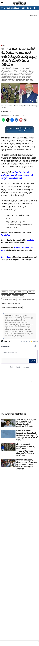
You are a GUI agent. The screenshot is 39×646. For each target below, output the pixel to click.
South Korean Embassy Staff (26, 300)
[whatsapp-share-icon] (3, 121)
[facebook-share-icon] (12, 121)
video (11, 292)
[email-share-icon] (21, 121)
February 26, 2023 (12, 227)
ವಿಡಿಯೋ (15, 296)
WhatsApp (5, 235)
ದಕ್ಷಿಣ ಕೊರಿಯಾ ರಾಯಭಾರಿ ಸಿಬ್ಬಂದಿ (12, 307)
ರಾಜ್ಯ (3, 8)
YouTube (30, 240)
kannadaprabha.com (10, 322)
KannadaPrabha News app (17, 249)
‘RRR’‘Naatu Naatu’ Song (8, 300)
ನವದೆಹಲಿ (4, 292)
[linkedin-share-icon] (16, 121)
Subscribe (5, 257)
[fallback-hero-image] (8, 423)
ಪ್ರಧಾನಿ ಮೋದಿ (6, 296)
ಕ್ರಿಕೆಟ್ (22, 8)
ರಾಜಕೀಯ (15, 8)
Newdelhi (18, 292)
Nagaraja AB (6, 111)
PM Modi (31, 292)
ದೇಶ (8, 8)
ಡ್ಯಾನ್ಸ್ (21, 296)
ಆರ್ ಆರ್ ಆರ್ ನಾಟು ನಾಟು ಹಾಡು (11, 304)
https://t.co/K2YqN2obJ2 (17, 222)
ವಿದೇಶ (28, 8)
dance (25, 292)
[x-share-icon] (8, 121)
